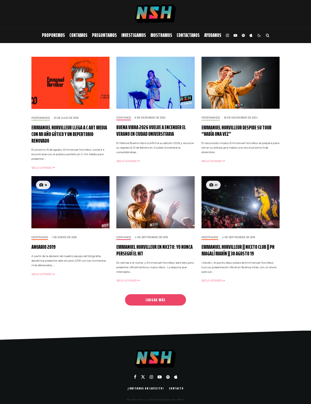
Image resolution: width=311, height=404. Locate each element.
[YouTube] (235, 35)
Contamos (78, 35)
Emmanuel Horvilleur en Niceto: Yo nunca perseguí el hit (154, 250)
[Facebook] (135, 377)
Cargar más (155, 300)
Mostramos (161, 35)
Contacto (176, 388)
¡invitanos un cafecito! (145, 388)
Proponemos (53, 35)
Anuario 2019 (43, 247)
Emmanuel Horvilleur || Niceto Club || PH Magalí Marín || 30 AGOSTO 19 (237, 250)
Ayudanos (212, 35)
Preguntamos (104, 35)
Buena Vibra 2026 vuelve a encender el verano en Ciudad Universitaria (151, 130)
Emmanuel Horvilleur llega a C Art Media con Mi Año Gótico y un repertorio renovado (69, 134)
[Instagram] (227, 35)
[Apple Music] (251, 35)
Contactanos (188, 35)
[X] (143, 377)
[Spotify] (243, 35)
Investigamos (133, 35)
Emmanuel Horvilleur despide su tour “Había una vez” (236, 131)
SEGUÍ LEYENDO (41, 167)
